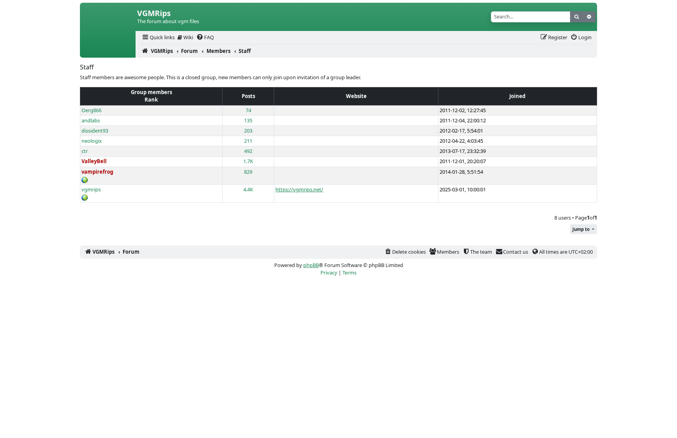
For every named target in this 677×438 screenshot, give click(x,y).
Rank (151, 99)
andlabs (90, 120)
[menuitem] (158, 37)
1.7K (248, 161)
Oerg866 (91, 110)
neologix (91, 140)
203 (248, 130)
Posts (248, 96)
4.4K (248, 189)
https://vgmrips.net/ (299, 189)
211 (248, 140)
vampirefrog (97, 171)
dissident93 (94, 130)
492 (248, 150)
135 (248, 120)
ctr (84, 150)
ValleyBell (94, 161)
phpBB (311, 265)
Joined (517, 96)
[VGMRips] (108, 51)
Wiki (187, 37)
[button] (583, 229)
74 (248, 110)
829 (248, 171)
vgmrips (91, 189)
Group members (151, 92)
